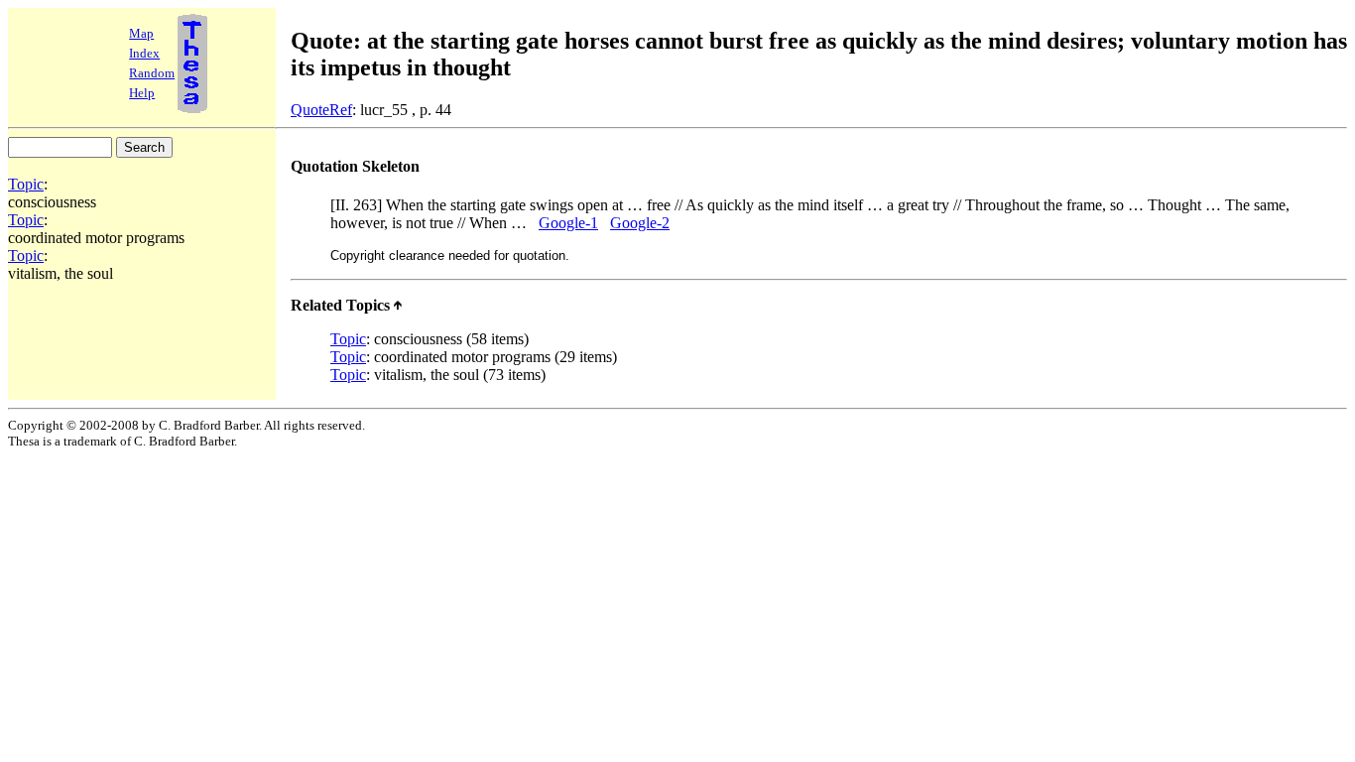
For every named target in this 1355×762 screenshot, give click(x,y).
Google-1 (568, 222)
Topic (26, 184)
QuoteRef (321, 109)
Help (142, 92)
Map (141, 33)
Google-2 (640, 222)
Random (152, 72)
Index (144, 53)
